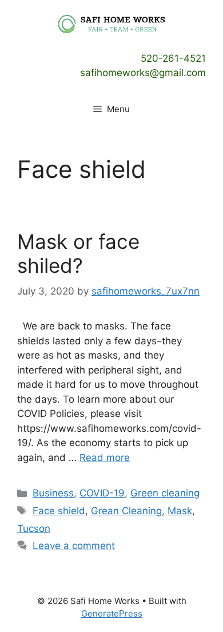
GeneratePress (111, 613)
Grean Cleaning (126, 510)
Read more (104, 457)
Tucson (33, 528)
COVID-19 (102, 493)
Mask (180, 510)
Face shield (59, 510)
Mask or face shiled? (78, 253)
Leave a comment (74, 545)
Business (53, 493)
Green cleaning (165, 493)
